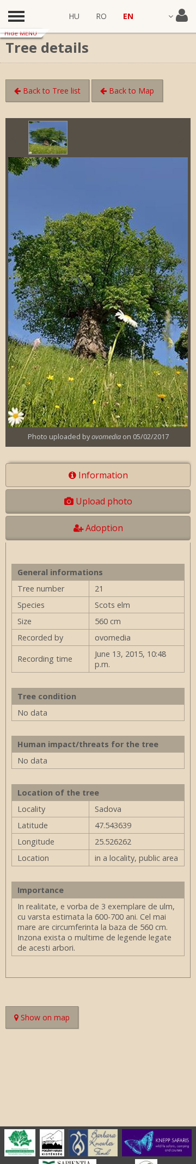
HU (74, 16)
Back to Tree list (51, 90)
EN (128, 16)
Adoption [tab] (103, 528)
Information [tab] (102, 475)
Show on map (48, 1018)
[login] (178, 16)
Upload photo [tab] (103, 501)
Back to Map (130, 90)
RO (101, 16)
